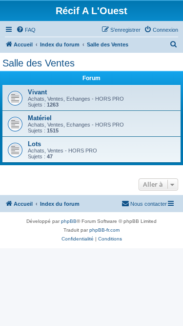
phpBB (69, 221)
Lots (34, 144)
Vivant (37, 92)
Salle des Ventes (38, 63)
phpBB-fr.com (104, 230)
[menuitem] (26, 30)
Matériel (40, 118)
